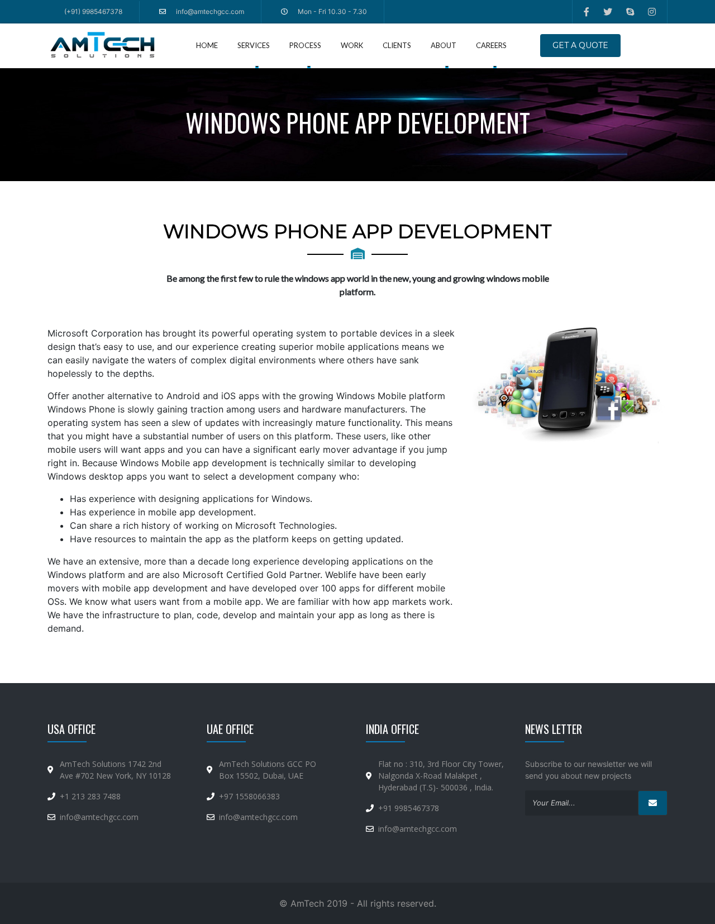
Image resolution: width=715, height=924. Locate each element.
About (443, 45)
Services (256, 45)
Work (352, 45)
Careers (491, 45)
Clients (397, 45)
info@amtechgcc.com (99, 817)
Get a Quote (580, 45)
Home (207, 45)
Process (305, 45)
